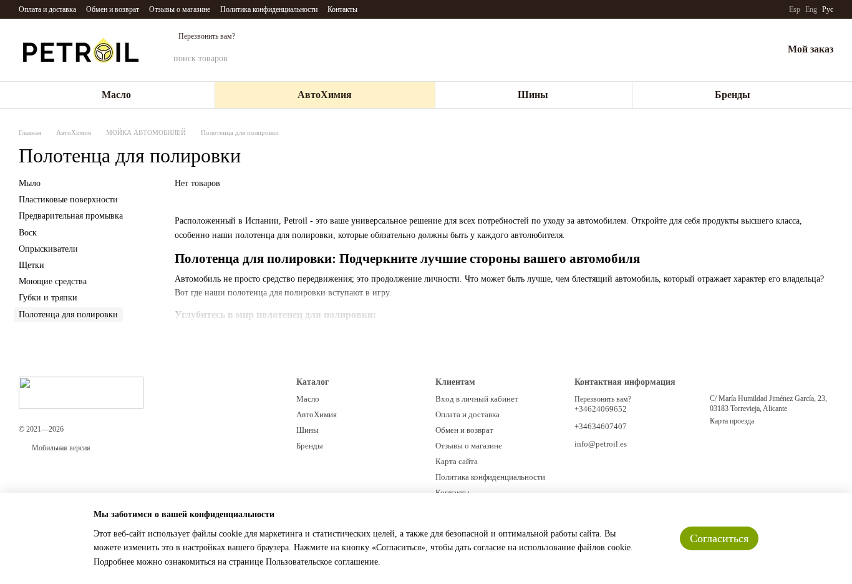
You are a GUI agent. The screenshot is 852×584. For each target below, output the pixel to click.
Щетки (31, 265)
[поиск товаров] (636, 59)
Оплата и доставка (47, 9)
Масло (116, 94)
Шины (533, 94)
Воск (28, 232)
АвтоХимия (325, 94)
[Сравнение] (708, 50)
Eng (811, 9)
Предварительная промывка (71, 216)
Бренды (732, 94)
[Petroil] (81, 391)
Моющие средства (53, 281)
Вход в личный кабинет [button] (476, 398)
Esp (794, 9)
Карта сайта (456, 461)
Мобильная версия (60, 447)
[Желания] (740, 50)
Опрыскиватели (48, 249)
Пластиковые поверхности (68, 199)
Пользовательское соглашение (322, 562)
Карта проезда (732, 421)
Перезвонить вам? (206, 36)
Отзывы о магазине (179, 9)
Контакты (342, 9)
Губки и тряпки (48, 297)
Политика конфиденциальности (268, 9)
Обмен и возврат (112, 9)
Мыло (30, 183)
